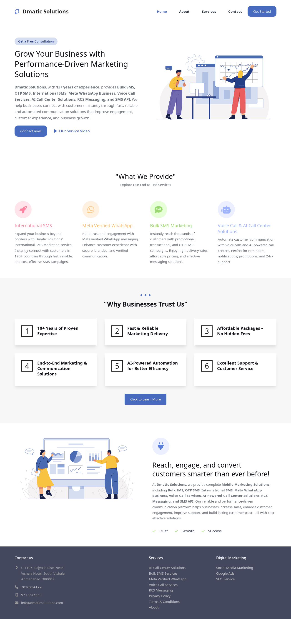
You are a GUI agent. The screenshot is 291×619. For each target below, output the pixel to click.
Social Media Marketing (234, 567)
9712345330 (31, 594)
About (153, 607)
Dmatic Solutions (46, 11)
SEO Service (225, 579)
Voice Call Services (163, 584)
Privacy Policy (160, 596)
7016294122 (31, 587)
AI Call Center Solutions (167, 567)
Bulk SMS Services (163, 573)
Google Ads (225, 573)
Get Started (262, 11)
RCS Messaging (161, 590)
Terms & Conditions (164, 601)
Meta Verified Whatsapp (167, 579)
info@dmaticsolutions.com (42, 602)
